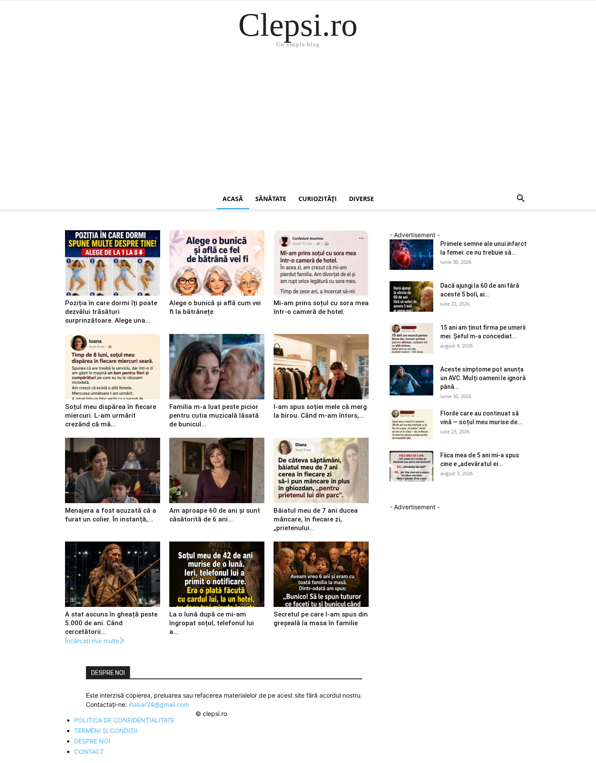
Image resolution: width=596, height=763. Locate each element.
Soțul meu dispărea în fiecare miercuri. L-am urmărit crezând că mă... (110, 415)
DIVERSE (361, 198)
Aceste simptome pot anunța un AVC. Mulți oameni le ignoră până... (483, 378)
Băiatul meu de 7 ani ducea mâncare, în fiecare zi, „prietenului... (316, 519)
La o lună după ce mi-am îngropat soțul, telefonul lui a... (211, 623)
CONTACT (89, 751)
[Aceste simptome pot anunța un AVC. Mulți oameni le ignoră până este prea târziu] (411, 380)
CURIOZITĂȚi (317, 198)
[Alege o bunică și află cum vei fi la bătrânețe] (216, 263)
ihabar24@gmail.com (159, 704)
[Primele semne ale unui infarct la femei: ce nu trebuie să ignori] (411, 254)
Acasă (233, 198)
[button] (520, 199)
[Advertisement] (298, 123)
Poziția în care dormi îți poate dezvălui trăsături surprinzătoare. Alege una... (111, 311)
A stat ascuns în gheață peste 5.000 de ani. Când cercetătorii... (111, 623)
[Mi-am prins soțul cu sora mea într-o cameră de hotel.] (321, 263)
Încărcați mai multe (92, 640)
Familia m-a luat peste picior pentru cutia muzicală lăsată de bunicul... (214, 415)
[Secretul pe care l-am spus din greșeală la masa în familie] (321, 574)
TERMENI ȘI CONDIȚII (105, 730)
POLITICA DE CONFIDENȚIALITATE (124, 720)
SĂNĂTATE (270, 198)
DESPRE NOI (92, 741)
